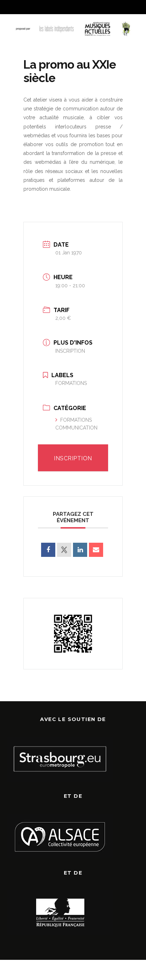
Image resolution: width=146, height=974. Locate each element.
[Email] (96, 550)
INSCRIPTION (70, 351)
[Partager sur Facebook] (48, 550)
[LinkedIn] (80, 550)
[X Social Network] (64, 550)
